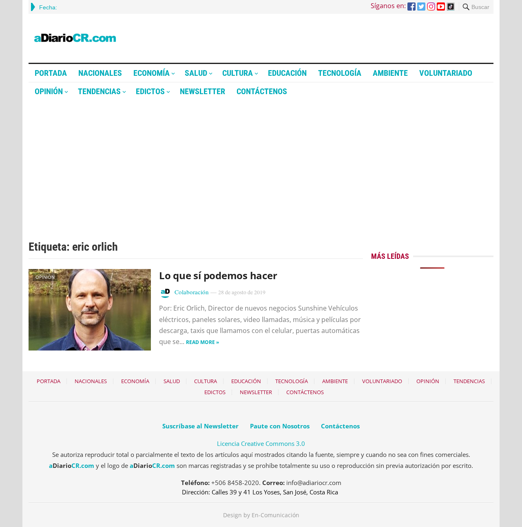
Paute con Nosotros (280, 426)
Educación (287, 73)
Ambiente (390, 73)
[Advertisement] (261, 162)
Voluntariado (445, 73)
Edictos (150, 91)
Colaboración (192, 292)
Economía (151, 73)
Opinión (49, 91)
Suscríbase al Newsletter (200, 426)
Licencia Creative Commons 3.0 (261, 443)
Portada (51, 73)
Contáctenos (262, 91)
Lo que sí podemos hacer (218, 275)
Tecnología (339, 73)
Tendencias (99, 91)
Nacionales (100, 73)
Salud (196, 73)
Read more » (202, 342)
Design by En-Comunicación (261, 515)
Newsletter (202, 91)
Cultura (237, 73)
